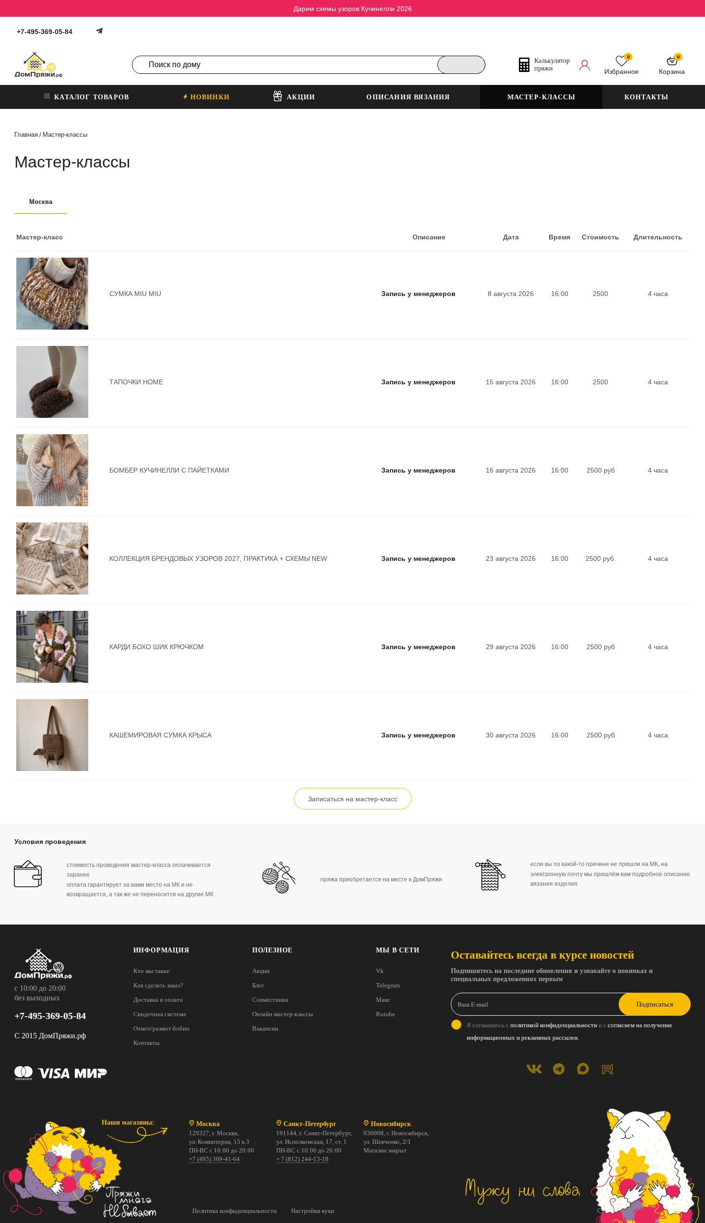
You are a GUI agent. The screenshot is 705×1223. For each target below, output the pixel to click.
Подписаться (654, 1004)
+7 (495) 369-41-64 (214, 1159)
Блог (258, 985)
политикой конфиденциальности (553, 1025)
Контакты (146, 1042)
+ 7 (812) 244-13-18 (302, 1159)
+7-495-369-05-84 (44, 32)
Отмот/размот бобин (161, 1028)
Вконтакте (534, 1068)
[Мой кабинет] (584, 64)
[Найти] (461, 65)
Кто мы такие (151, 970)
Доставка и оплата (158, 999)
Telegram (388, 985)
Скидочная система (159, 1014)
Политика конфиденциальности (234, 1210)
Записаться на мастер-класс (353, 799)
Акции (261, 970)
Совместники (270, 999)
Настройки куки (312, 1210)
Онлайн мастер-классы (282, 1014)
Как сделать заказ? (158, 985)
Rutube (385, 1014)
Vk (380, 970)
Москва (40, 201)
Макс (383, 999)
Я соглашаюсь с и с (569, 1031)
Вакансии (265, 1028)
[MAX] (583, 1068)
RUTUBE (607, 1068)
